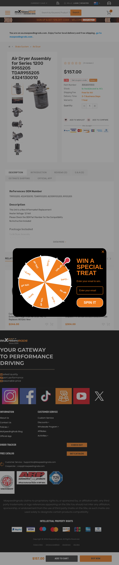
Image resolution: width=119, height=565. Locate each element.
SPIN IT (90, 302)
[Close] (102, 251)
